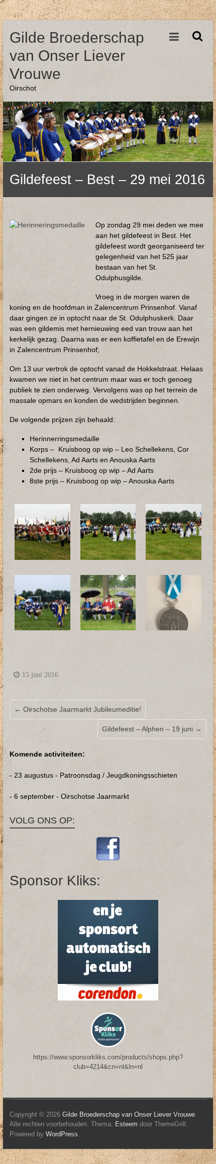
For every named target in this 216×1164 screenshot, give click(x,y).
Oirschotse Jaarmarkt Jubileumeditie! (77, 709)
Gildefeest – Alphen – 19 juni (152, 729)
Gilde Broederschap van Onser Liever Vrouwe (77, 55)
